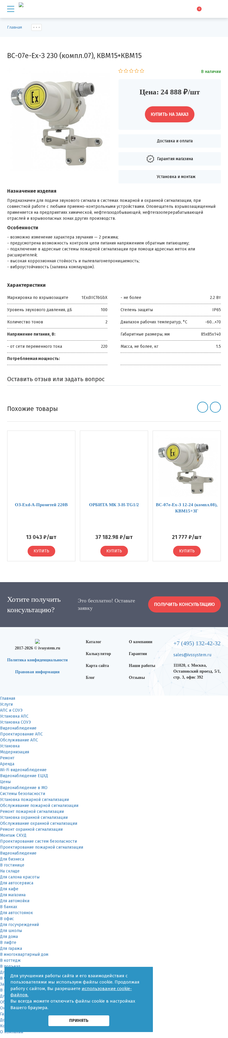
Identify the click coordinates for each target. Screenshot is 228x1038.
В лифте (8, 942)
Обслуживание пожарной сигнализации (39, 805)
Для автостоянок (16, 912)
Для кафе (9, 889)
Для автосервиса (16, 883)
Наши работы (142, 665)
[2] (126, 71)
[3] (131, 71)
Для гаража (11, 948)
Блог (90, 677)
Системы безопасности (22, 793)
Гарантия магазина (175, 158)
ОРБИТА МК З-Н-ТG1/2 (114, 504)
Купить (41, 551)
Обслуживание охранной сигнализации (38, 823)
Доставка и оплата (175, 141)
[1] (120, 71)
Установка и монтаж (176, 176)
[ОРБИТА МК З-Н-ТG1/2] (114, 466)
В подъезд (10, 966)
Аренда (7, 763)
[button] (202, 407)
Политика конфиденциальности (37, 660)
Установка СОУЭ (15, 722)
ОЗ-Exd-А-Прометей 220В (41, 504)
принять (78, 1020)
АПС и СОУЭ (11, 710)
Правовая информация (37, 672)
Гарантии (138, 654)
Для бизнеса (12, 859)
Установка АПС (14, 716)
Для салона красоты (19, 877)
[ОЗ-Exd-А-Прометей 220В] (41, 466)
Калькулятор (98, 654)
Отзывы (137, 677)
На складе (10, 871)
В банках (8, 906)
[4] (136, 71)
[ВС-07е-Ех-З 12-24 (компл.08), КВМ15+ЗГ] (187, 466)
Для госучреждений (19, 924)
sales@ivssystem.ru (192, 654)
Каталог (93, 642)
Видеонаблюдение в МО (24, 787)
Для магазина (13, 894)
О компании (140, 642)
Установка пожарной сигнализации (34, 799)
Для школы (11, 930)
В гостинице (12, 865)
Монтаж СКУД (13, 835)
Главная (7, 698)
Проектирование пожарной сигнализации (41, 847)
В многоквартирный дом (24, 954)
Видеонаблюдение (18, 728)
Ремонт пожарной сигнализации (32, 811)
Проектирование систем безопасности (38, 841)
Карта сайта (97, 665)
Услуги (6, 704)
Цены (5, 781)
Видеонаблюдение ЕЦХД (24, 775)
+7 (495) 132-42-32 (197, 643)
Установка (10, 746)
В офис (7, 918)
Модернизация (14, 752)
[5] (142, 71)
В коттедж (10, 960)
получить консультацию (184, 604)
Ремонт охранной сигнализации (31, 829)
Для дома (9, 936)
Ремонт (7, 757)
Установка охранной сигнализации (34, 817)
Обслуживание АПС (19, 740)
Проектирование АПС (21, 734)
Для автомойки (14, 900)
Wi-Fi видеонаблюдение (23, 769)
